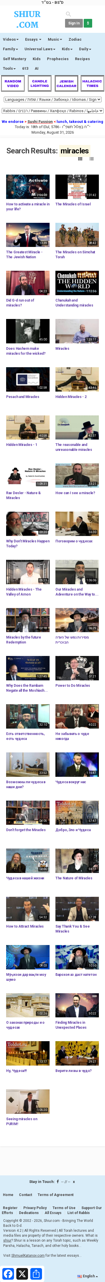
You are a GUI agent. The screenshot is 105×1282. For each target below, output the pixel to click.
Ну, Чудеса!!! (16, 1071)
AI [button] (36, 68)
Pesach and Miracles (22, 397)
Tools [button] (8, 68)
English (89, 1276)
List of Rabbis (78, 1213)
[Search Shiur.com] (68, 14)
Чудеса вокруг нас (70, 782)
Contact (25, 1195)
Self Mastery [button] (14, 59)
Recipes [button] (82, 59)
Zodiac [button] (75, 39)
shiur (7, 1240)
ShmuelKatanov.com (28, 1256)
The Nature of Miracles (73, 878)
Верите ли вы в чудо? (73, 1071)
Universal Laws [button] (38, 49)
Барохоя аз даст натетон (76, 975)
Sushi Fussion (40, 121)
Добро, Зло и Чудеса (72, 830)
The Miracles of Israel (72, 204)
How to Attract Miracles (25, 926)
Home (8, 1195)
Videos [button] (9, 39)
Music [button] (53, 39)
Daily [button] (83, 49)
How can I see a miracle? (75, 493)
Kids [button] (66, 49)
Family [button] (9, 49)
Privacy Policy (35, 1208)
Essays (31, 39)
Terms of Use (64, 1208)
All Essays (53, 1213)
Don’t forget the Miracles (26, 830)
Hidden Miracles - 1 (21, 445)
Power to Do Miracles (72, 686)
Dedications (29, 1213)
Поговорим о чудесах (73, 541)
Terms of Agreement (56, 1195)
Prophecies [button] (58, 59)
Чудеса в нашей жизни (25, 878)
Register (10, 1208)
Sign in (74, 23)
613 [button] (25, 68)
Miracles (62, 349)
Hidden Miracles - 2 (70, 397)
